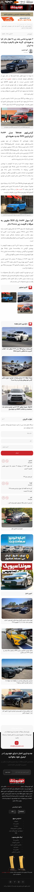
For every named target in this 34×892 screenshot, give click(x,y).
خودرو (9, 79)
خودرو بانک (29, 25)
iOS (12, 812)
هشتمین (7, 872)
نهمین (3, 872)
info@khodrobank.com (17, 746)
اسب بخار (19, 189)
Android (21, 812)
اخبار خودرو (21, 25)
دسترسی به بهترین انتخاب (13, 787)
